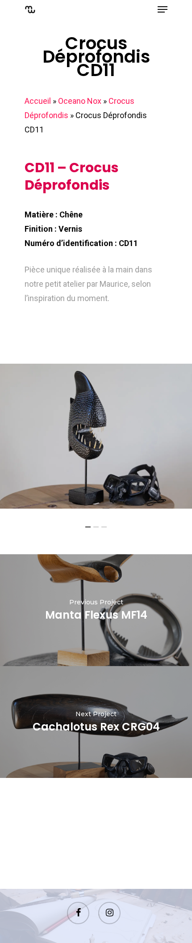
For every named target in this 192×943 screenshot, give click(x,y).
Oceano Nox (79, 101)
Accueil (38, 101)
